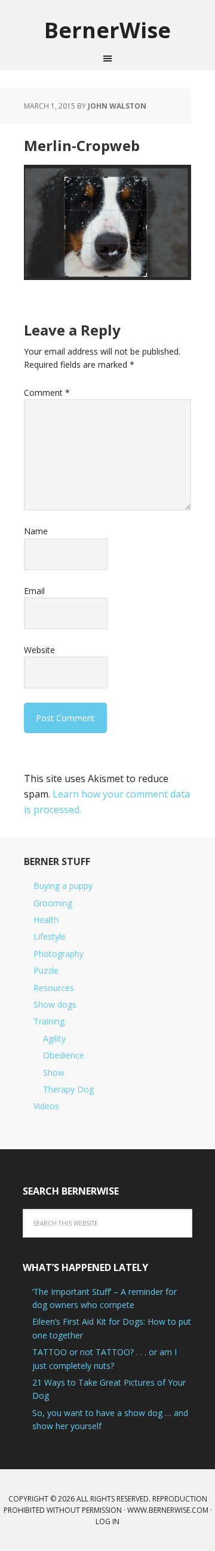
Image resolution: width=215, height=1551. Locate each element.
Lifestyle (49, 936)
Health (46, 919)
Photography (58, 953)
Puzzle (46, 970)
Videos (46, 1106)
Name (36, 531)
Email (34, 590)
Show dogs (54, 1004)
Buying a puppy (63, 885)
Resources (53, 987)
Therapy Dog (68, 1089)
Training (48, 1021)
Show (53, 1072)
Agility (54, 1038)
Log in (107, 1521)
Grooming (52, 903)
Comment (47, 392)
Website (39, 650)
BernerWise (107, 30)
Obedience (63, 1055)
